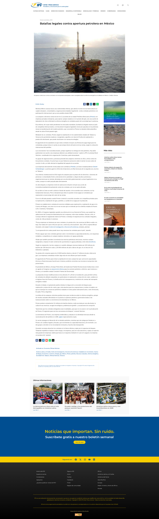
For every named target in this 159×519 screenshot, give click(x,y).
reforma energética (93, 354)
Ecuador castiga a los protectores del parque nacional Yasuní (78, 407)
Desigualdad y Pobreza (91, 11)
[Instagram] (85, 459)
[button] (128, 5)
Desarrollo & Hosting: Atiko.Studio (79, 511)
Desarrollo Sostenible (73, 11)
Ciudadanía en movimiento (86, 352)
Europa (100, 482)
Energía (57, 354)
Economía (47, 348)
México (64, 354)
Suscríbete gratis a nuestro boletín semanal (79, 437)
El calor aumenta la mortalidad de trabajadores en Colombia (113, 198)
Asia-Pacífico (102, 480)
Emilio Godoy (40, 104)
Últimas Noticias (38, 11)
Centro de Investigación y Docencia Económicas (64, 227)
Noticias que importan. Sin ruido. (79, 431)
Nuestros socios (41, 474)
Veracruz (62, 355)
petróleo (73, 354)
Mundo (100, 488)
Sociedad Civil (40, 355)
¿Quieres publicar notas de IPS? (46, 482)
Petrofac (73, 166)
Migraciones (121, 11)
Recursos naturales (81, 354)
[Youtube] (89, 459)
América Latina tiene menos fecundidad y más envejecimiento (112, 158)
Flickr (69, 482)
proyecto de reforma (58, 269)
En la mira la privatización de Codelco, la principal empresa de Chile (114, 189)
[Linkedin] (94, 459)
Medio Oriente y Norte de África (107, 485)
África (99, 471)
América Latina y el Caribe (43, 352)
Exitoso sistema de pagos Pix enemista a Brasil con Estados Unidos (113, 169)
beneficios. (92, 242)
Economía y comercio (48, 354)
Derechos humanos (57, 11)
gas (61, 354)
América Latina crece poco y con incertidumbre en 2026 (108, 407)
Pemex (92, 116)
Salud (80, 14)
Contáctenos (40, 477)
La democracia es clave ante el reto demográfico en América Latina (46, 407)
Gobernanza (111, 11)
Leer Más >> (107, 162)
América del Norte (103, 477)
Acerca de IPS (40, 471)
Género (103, 11)
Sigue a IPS (70, 471)
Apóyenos (39, 480)
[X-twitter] (80, 459)
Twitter (69, 477)
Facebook (70, 480)
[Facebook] (76, 459)
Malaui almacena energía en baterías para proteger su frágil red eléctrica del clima (113, 179)
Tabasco (47, 355)
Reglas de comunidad (73, 485)
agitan (61, 317)
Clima (47, 11)
